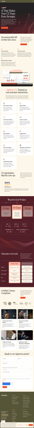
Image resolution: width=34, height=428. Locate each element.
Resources (24, 409)
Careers (13, 419)
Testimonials (14, 418)
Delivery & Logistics (26, 406)
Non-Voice (13, 400)
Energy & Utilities (25, 405)
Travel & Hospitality (26, 403)
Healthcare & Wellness (26, 398)
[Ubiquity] (2, 1)
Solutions (13, 395)
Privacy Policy (4, 379)
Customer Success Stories (27, 414)
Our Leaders (14, 416)
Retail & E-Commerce (26, 400)
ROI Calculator (25, 416)
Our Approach (14, 413)
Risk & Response (14, 398)
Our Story (13, 411)
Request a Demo (4, 27)
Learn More (23, 297)
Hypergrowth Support (15, 403)
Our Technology (14, 414)
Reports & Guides (25, 413)
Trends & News (25, 411)
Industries (24, 395)
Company (13, 409)
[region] (17, 77)
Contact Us (14, 421)
